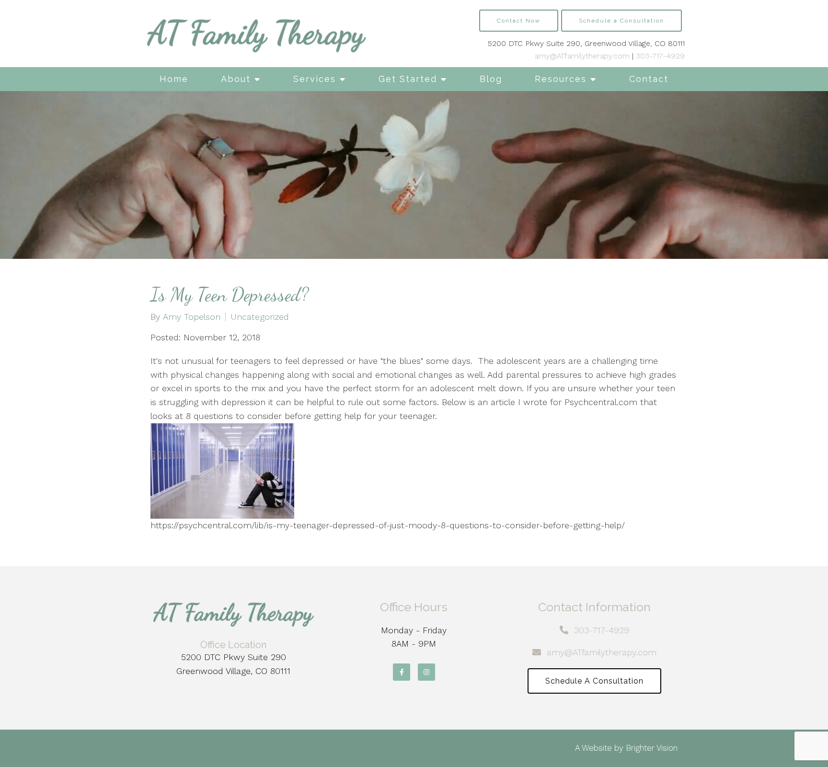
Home (174, 79)
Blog (491, 79)
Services (314, 79)
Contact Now (518, 20)
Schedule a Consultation (621, 20)
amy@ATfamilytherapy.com (582, 55)
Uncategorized (259, 317)
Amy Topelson (191, 317)
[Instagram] (426, 672)
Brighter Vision (652, 748)
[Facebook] (401, 672)
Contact (648, 79)
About (236, 79)
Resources (560, 79)
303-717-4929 (660, 55)
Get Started (408, 79)
